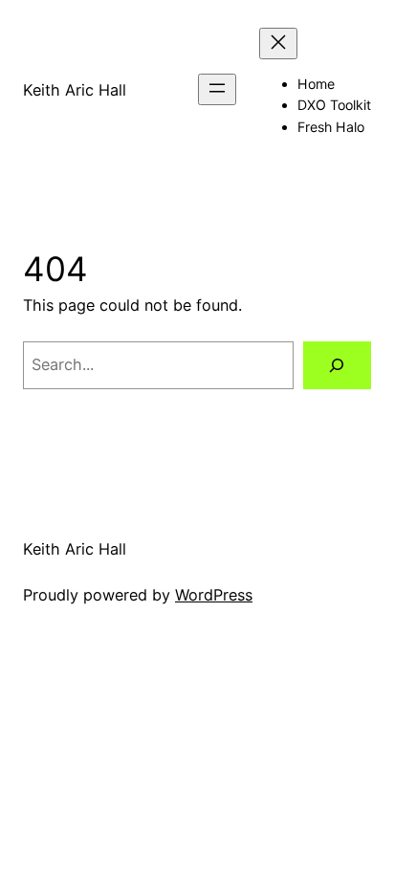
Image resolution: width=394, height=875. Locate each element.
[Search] (337, 365)
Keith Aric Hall (74, 89)
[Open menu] (217, 89)
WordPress (213, 594)
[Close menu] (278, 43)
